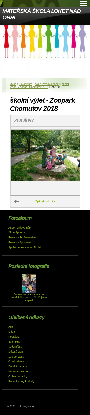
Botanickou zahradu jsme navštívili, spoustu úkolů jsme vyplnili (29, 297)
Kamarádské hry (18, 371)
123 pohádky (16, 356)
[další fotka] (71, 156)
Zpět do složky (45, 201)
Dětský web (15, 351)
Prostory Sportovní (20, 242)
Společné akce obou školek (25, 247)
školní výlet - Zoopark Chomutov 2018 (39, 85)
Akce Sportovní (17, 232)
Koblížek (13, 336)
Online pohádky (18, 376)
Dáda (11, 331)
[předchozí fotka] (19, 156)
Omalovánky (16, 361)
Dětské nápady (17, 366)
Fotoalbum (26, 83)
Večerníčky (15, 346)
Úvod (13, 83)
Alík (10, 326)
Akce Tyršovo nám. (47, 83)
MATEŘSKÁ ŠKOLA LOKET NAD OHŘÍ (41, 14)
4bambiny (14, 341)
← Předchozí (17, 201)
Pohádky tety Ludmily (21, 381)
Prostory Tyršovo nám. (22, 237)
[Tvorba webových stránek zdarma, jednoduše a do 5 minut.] (33, 406)
